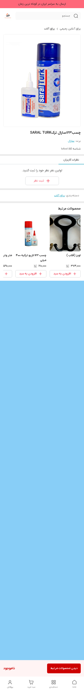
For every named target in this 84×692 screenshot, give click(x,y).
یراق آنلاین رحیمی (70, 29)
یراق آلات (49, 29)
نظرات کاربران (71, 160)
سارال (71, 141)
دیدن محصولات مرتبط (63, 668)
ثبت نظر (39, 181)
